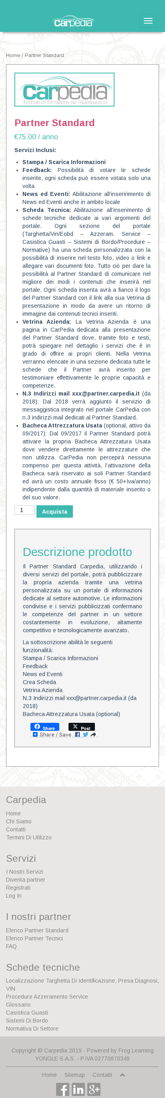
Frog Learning (136, 1050)
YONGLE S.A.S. (55, 1058)
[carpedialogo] (64, 89)
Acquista (54, 511)
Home (13, 55)
